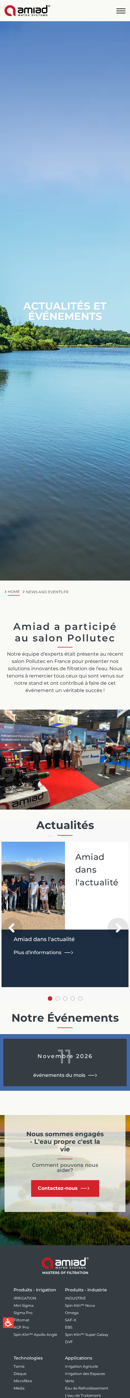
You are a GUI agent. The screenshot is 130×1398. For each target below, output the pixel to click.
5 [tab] (80, 998)
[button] (120, 11)
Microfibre (23, 1381)
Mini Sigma (24, 1305)
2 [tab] (57, 998)
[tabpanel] (65, 914)
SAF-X (70, 1320)
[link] (27, 10)
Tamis (19, 1366)
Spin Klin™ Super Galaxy (87, 1334)
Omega (72, 1312)
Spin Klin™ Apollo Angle (35, 1334)
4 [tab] (72, 998)
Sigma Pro (23, 1312)
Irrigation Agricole (81, 1366)
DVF (69, 1342)
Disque (20, 1373)
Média (19, 1388)
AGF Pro (21, 1327)
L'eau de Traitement (83, 1395)
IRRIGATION (25, 1298)
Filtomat (21, 1320)
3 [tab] (65, 998)
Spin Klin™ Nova (80, 1305)
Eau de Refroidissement (86, 1388)
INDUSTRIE (75, 1298)
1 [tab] (50, 998)
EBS (68, 1327)
